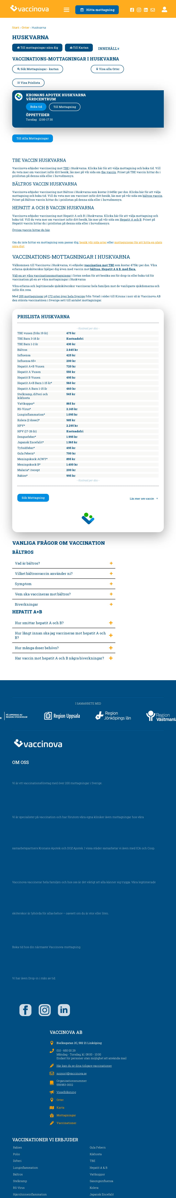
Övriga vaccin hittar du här (31, 230)
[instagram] (45, 1010)
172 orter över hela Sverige (66, 296)
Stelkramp (20, 1181)
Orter (25, 27)
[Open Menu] (66, 10)
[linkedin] (64, 1010)
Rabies (17, 1147)
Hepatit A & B (98, 1167)
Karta (60, 1107)
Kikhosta (96, 1154)
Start (15, 27)
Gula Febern (98, 1147)
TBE (66, 168)
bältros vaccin (152, 195)
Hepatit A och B (130, 219)
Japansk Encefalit (102, 1194)
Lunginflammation (25, 1167)
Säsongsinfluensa (101, 1181)
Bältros (18, 1174)
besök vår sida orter (93, 242)
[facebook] (25, 1010)
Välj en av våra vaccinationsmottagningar (41, 275)
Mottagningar (66, 1115)
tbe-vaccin (108, 172)
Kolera (94, 1187)
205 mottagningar (31, 296)
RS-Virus (19, 1187)
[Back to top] (167, 1189)
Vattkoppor (97, 1174)
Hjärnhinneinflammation (30, 1194)
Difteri (17, 1160)
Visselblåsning (66, 1092)
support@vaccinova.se (72, 1073)
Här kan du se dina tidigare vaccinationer (84, 1065)
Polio (16, 1154)
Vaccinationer (66, 1123)
